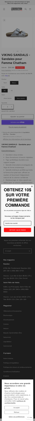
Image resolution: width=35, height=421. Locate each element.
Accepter (16, 408)
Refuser (16, 412)
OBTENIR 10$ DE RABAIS (17, 230)
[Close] (32, 186)
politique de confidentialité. (15, 402)
